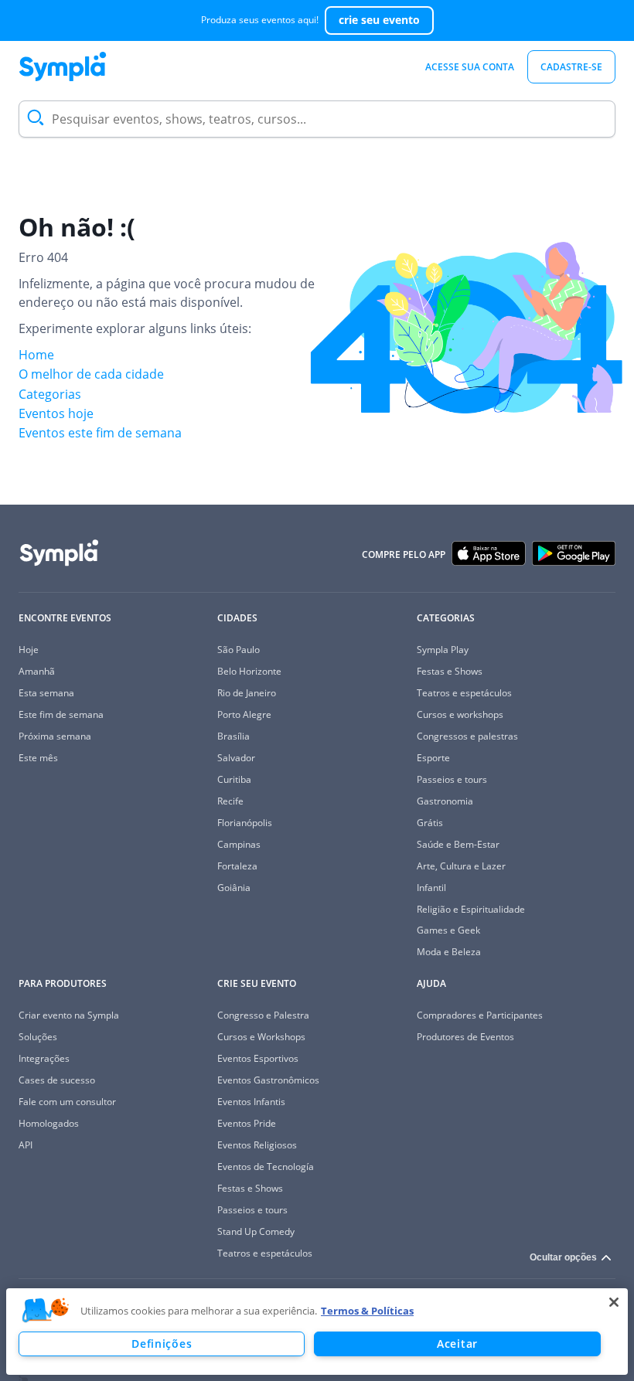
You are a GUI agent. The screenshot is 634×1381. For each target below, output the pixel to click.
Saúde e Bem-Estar (458, 844)
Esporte (433, 757)
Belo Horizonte (249, 671)
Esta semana (46, 692)
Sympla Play (443, 649)
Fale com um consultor (67, 1101)
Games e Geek (448, 930)
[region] (317, 1331)
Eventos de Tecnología (265, 1166)
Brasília (233, 736)
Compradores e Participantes (480, 1015)
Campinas (239, 844)
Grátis (430, 822)
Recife (230, 801)
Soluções (38, 1036)
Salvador (236, 757)
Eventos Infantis (251, 1101)
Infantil (431, 887)
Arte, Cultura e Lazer (461, 865)
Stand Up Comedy (256, 1231)
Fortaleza (237, 865)
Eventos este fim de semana (100, 432)
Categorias (50, 394)
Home (36, 354)
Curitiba (234, 779)
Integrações (44, 1058)
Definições (161, 1343)
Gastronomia (445, 801)
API (25, 1144)
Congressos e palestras (467, 736)
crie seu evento (379, 19)
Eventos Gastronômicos (268, 1080)
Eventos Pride (246, 1123)
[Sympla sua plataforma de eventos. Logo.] (63, 66)
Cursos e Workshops (261, 1036)
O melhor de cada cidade (91, 374)
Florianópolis (244, 822)
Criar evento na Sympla (69, 1015)
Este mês (38, 757)
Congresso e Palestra (263, 1015)
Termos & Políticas (367, 1311)
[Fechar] (614, 1302)
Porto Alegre (244, 714)
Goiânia (234, 887)
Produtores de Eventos (465, 1036)
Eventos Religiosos (257, 1144)
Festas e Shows (449, 671)
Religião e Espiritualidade (471, 909)
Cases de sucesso (57, 1080)
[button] (45, 1310)
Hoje (29, 649)
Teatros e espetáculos (464, 692)
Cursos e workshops (460, 714)
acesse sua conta (469, 66)
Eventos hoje (56, 413)
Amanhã (37, 671)
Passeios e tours (452, 779)
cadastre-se (571, 66)
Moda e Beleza (449, 951)
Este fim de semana (61, 714)
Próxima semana (55, 736)
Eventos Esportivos (257, 1058)
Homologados (49, 1123)
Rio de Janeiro (246, 692)
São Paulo (238, 649)
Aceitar (457, 1343)
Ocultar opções (563, 1257)
